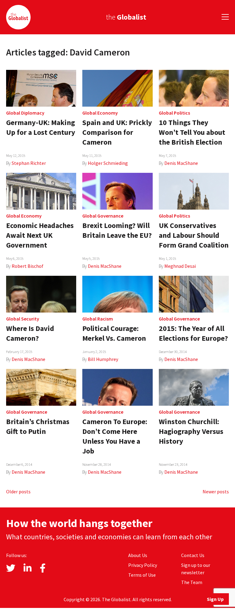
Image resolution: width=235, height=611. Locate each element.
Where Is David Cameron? (30, 333)
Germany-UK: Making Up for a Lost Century (40, 127)
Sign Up (215, 599)
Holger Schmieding (108, 163)
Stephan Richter (29, 163)
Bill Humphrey (103, 359)
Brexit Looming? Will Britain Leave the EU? (117, 230)
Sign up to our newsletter (195, 568)
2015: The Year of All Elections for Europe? (193, 333)
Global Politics (174, 113)
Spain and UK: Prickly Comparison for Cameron (117, 132)
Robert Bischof (27, 266)
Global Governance (102, 216)
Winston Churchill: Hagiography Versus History (191, 431)
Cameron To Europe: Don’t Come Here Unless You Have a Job (114, 436)
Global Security (22, 319)
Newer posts (216, 491)
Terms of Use (142, 575)
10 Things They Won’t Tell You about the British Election (192, 132)
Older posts (18, 491)
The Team (191, 582)
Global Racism (97, 319)
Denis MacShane (181, 163)
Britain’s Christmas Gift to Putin (37, 426)
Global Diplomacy (25, 113)
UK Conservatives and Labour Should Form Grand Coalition (194, 235)
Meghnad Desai (180, 266)
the (126, 17)
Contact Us (192, 555)
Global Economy (100, 113)
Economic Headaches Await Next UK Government (40, 235)
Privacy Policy (142, 565)
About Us (137, 555)
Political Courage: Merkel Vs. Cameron (114, 333)
